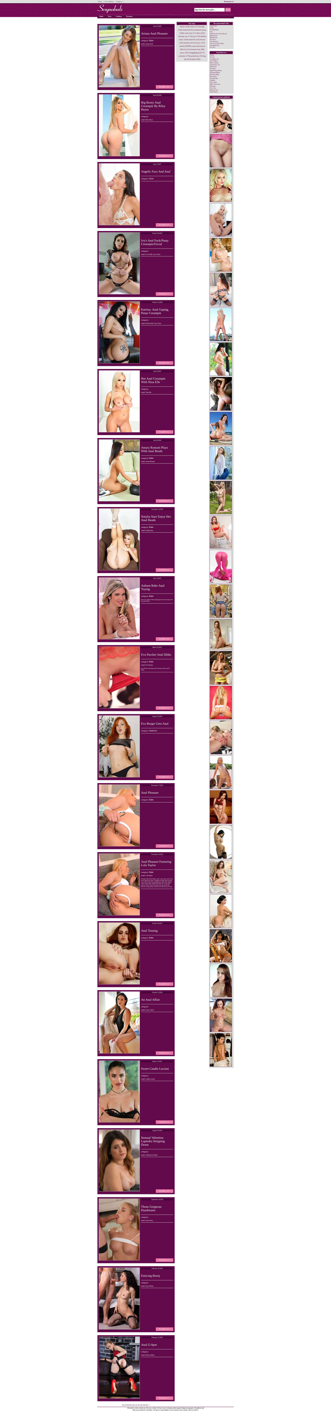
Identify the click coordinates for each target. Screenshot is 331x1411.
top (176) (196, 36)
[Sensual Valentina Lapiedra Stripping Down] (119, 1191)
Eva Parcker (149, 665)
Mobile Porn (213, 38)
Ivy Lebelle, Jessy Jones (153, 254)
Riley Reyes (149, 120)
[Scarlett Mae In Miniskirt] (221, 650)
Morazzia (212, 86)
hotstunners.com (215, 65)
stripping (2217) (196, 52)
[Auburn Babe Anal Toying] (119, 639)
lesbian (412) (189, 43)
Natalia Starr (149, 530)
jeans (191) (184, 53)
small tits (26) (194, 40)
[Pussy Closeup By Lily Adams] (221, 445)
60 (129, 1405)
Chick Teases (214, 92)
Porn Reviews (214, 41)
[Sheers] (221, 480)
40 (127, 1405)
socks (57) (194, 27)
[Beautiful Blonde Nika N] (221, 202)
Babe (101, 16)
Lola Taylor (149, 875)
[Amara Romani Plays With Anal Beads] (119, 501)
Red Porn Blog (214, 74)
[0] (123, 1405)
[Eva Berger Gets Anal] (119, 777)
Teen (109, 16)
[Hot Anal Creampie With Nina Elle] (119, 432)
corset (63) (195, 46)
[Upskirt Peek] (221, 549)
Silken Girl (213, 67)
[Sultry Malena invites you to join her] (221, 376)
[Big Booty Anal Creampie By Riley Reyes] (119, 156)
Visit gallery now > (164, 87)
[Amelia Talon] (221, 1067)
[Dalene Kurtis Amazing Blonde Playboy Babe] (221, 272)
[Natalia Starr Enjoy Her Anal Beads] (119, 570)
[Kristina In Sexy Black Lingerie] (221, 306)
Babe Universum (215, 84)
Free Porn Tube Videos (217, 43)
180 (144, 1405)
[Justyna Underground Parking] (221, 685)
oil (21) (187, 49)
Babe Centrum (214, 63)
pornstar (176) (184, 56)
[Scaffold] (221, 789)
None (151, 178)
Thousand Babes (215, 72)
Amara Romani (150, 461)
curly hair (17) (190, 33)
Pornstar (129, 16)
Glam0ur (212, 80)
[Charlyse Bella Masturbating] (221, 754)
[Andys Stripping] (221, 997)
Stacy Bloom (149, 1286)
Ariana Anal (149, 44)
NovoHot (213, 69)
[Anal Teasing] (119, 984)
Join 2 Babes (214, 61)
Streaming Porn (214, 45)
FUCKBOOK (214, 30)
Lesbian (119, 16)
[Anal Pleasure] (119, 846)
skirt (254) (200, 33)
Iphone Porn (213, 36)
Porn (211, 32)
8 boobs (212, 57)
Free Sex (212, 47)
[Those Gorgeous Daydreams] (119, 1260)
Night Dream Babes (216, 70)
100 (133, 1405)
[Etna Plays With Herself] (221, 167)
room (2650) (185, 46)
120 (136, 1405)
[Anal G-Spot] (119, 1398)
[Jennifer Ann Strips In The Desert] (221, 341)
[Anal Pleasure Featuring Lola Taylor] (119, 915)
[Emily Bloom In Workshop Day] (221, 824)
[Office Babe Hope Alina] (221, 928)
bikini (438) (185, 27)
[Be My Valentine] (221, 583)
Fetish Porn (213, 26)
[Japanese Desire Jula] (221, 859)
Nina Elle (148, 392)
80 (131, 1405)
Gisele (212, 28)
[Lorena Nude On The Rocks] (221, 411)
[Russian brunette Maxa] (221, 893)
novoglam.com (214, 59)
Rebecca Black (150, 1355)
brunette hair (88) (197, 49)
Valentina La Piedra (151, 1155)
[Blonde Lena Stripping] (221, 237)
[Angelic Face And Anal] (119, 225)
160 (141, 1405)
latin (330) (196, 59)
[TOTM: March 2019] (221, 133)
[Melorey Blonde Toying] (221, 719)
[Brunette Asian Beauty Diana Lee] (221, 962)
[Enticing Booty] (119, 1329)
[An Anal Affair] (119, 1053)
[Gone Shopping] (221, 618)
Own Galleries (108, 1)
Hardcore (153, 731)
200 (147, 1405)
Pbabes (212, 55)
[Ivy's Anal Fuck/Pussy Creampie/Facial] (119, 294)
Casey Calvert (150, 1010)
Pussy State (213, 82)
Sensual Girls (214, 78)
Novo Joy (213, 88)
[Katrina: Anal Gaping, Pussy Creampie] (119, 363)
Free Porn (213, 39)
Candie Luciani (150, 1079)
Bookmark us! (229, 1)
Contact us (119, 1)
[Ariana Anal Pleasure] (119, 87)
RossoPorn (213, 76)
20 (125, 1405)
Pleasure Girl (214, 90)
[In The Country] (221, 514)
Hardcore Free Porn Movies (218, 34)
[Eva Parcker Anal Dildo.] (119, 708)
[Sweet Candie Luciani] (119, 1122)
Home (100, 1)
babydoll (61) (188, 30)
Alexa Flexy (149, 1220)
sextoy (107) (200, 43)
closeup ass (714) (185, 36)
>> (149, 1405)
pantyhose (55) (197, 56)
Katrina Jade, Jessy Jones (153, 323)
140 (138, 1405)
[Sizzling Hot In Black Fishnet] (221, 1032)
